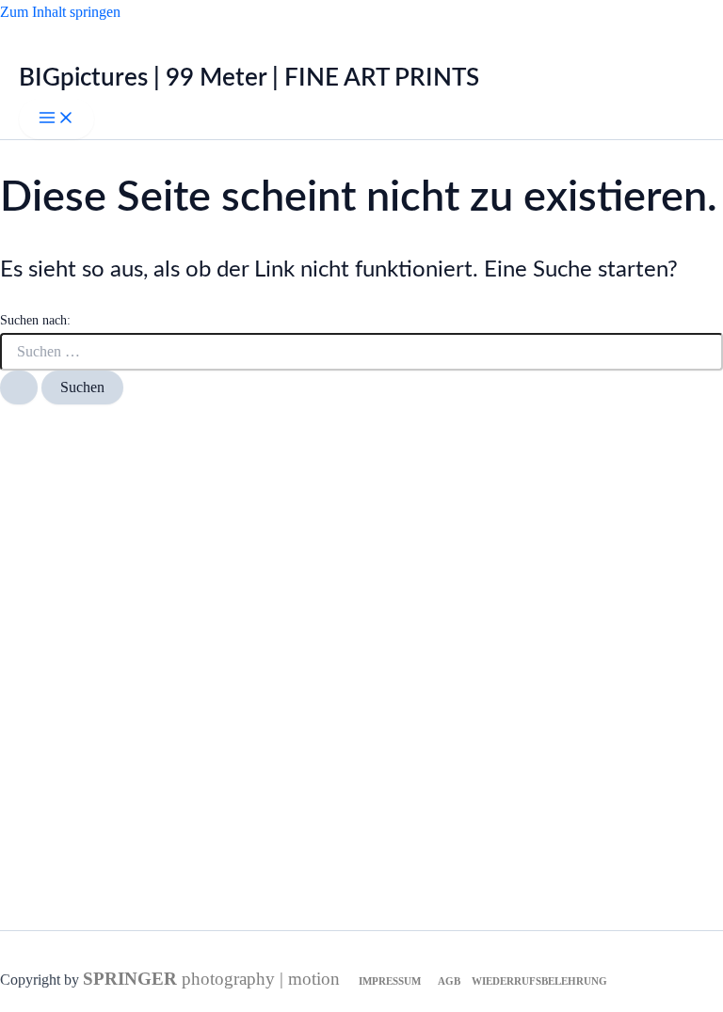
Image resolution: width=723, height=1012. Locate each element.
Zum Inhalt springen (60, 12)
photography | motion (211, 978)
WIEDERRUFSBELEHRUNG (539, 981)
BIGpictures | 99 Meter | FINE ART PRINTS (249, 78)
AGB (450, 981)
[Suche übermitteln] (19, 387)
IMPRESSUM (390, 981)
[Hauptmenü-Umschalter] (56, 119)
